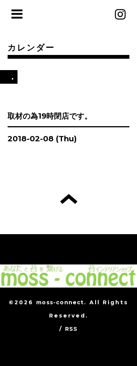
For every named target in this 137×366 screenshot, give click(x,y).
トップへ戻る (68, 199)
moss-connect (60, 302)
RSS (71, 328)
